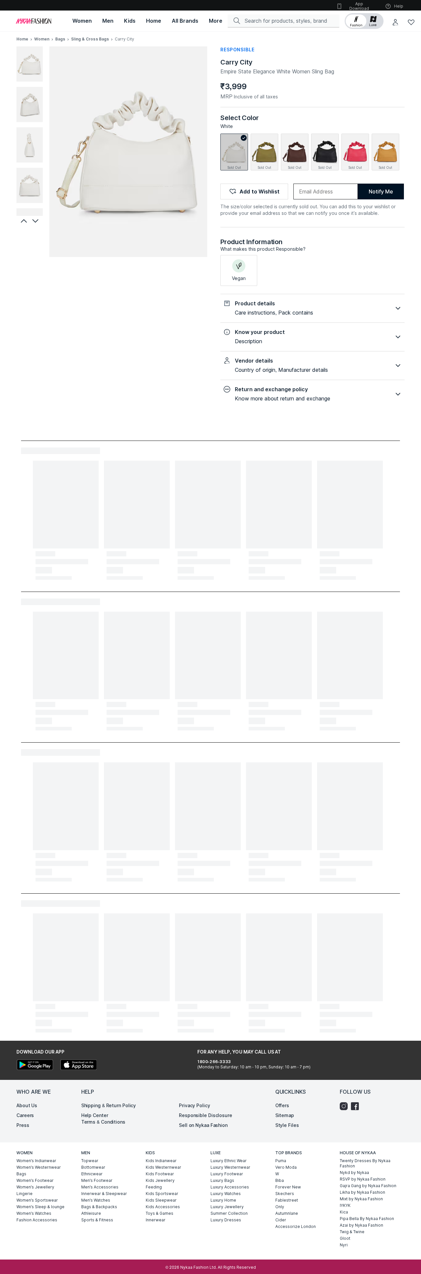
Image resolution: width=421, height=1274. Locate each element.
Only (279, 1206)
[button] (364, 21)
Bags (60, 39)
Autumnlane (286, 1213)
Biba (279, 1180)
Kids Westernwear (163, 1167)
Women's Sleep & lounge (40, 1206)
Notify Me (381, 191)
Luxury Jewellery (227, 1206)
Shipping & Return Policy (108, 1105)
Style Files (287, 1125)
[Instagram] (345, 1106)
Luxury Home (223, 1200)
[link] (234, 152)
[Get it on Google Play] (34, 1065)
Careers (25, 1115)
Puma (280, 1160)
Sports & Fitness (97, 1219)
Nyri (344, 1244)
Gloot (345, 1238)
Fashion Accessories (36, 1219)
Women (41, 39)
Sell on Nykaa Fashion (203, 1125)
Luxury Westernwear (230, 1167)
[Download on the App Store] (78, 1065)
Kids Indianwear (161, 1160)
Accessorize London (295, 1226)
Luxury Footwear (226, 1173)
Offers (282, 1105)
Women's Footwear (35, 1180)
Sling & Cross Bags (90, 39)
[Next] (36, 221)
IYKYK (345, 1205)
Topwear (89, 1160)
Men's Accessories (99, 1187)
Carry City (236, 62)
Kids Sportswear (162, 1193)
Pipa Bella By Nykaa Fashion (367, 1218)
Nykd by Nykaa (354, 1172)
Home (22, 39)
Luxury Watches (225, 1193)
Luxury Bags (222, 1180)
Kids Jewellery (160, 1180)
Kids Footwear (160, 1173)
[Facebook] (356, 1106)
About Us (26, 1105)
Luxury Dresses (225, 1219)
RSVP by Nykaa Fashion (362, 1179)
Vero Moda (286, 1167)
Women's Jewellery (35, 1187)
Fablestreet (286, 1200)
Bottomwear (93, 1167)
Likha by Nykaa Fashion (362, 1192)
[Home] (33, 21)
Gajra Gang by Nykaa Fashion (368, 1185)
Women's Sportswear (37, 1200)
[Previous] (23, 221)
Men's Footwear (96, 1180)
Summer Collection (229, 1213)
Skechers (284, 1193)
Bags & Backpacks (99, 1206)
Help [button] (398, 6)
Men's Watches (95, 1200)
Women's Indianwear (36, 1160)
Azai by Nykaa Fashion (361, 1225)
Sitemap (284, 1115)
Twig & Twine (352, 1231)
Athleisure (91, 1213)
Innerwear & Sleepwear (104, 1193)
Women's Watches (33, 1213)
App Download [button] (359, 6)
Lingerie (24, 1193)
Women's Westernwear (38, 1167)
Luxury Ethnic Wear (228, 1160)
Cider (280, 1219)
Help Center (94, 1115)
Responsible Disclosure (205, 1115)
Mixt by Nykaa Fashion (361, 1198)
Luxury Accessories (229, 1187)
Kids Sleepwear (161, 1200)
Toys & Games (159, 1213)
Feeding (154, 1187)
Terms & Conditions (103, 1122)
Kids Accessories (163, 1206)
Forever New (288, 1187)
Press (22, 1125)
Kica (344, 1212)
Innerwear (155, 1219)
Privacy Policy (194, 1105)
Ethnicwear (92, 1173)
